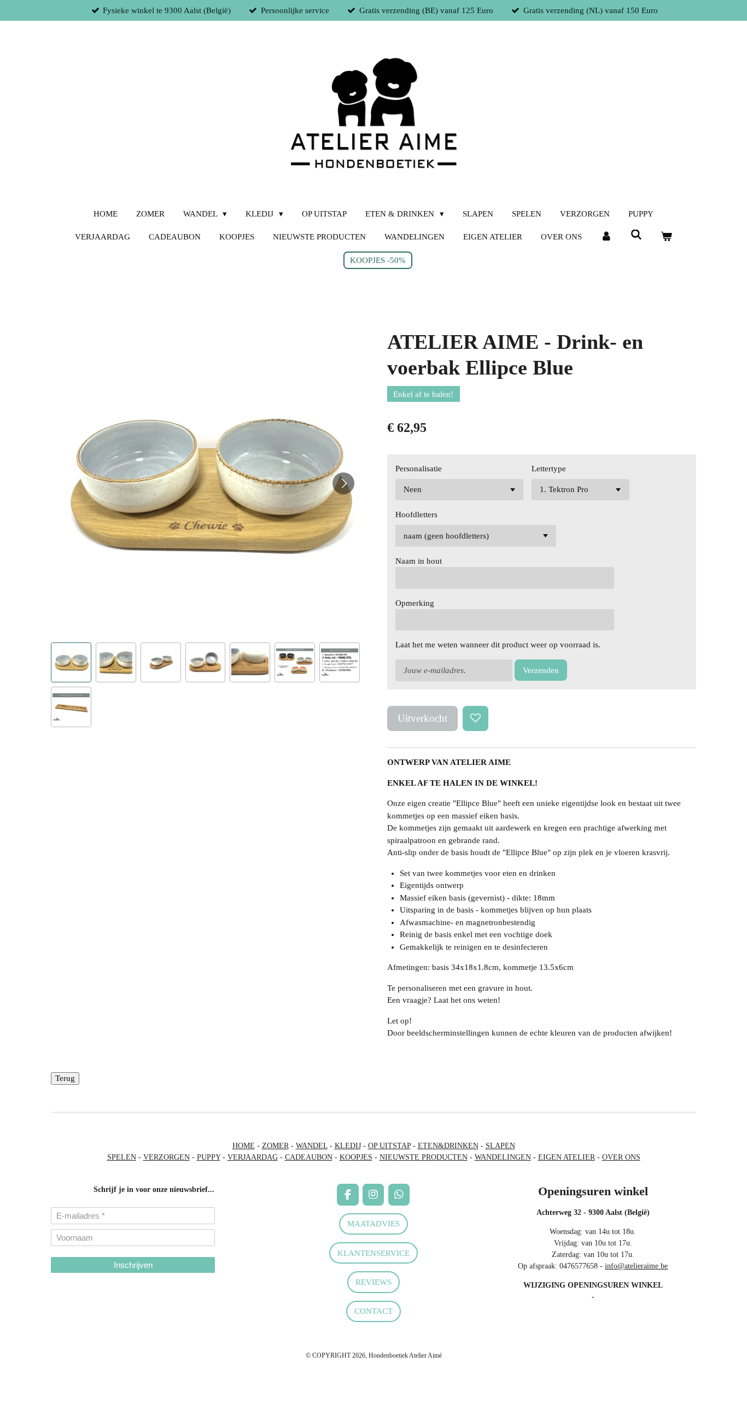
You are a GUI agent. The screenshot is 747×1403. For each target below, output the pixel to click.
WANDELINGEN (503, 1157)
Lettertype (549, 468)
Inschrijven (133, 1265)
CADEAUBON (308, 1157)
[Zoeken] (636, 235)
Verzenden (541, 670)
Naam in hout (418, 561)
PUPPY (208, 1157)
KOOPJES (356, 1157)
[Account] (606, 237)
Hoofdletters (416, 514)
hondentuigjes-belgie (83, 1304)
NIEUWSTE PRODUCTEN (424, 1157)
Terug (65, 1078)
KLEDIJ (348, 1146)
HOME (243, 1146)
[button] (71, 662)
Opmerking (414, 603)
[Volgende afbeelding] (343, 483)
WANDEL (312, 1146)
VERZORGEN (166, 1157)
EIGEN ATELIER (566, 1157)
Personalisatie (418, 468)
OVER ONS (621, 1157)
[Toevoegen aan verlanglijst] (475, 719)
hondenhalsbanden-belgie (90, 1293)
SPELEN (121, 1157)
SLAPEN (500, 1146)
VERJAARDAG (252, 1157)
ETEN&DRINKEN (448, 1146)
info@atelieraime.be (636, 1266)
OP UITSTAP (389, 1146)
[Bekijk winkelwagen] (666, 237)
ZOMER (275, 1146)
